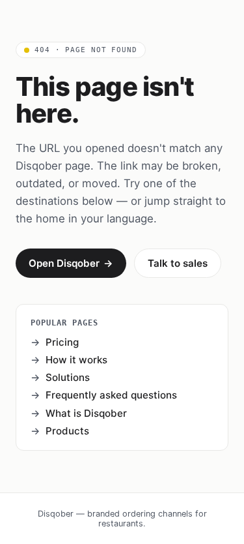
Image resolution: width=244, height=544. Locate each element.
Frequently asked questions (111, 395)
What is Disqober (86, 413)
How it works (76, 360)
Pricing (62, 342)
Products (67, 431)
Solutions (68, 377)
